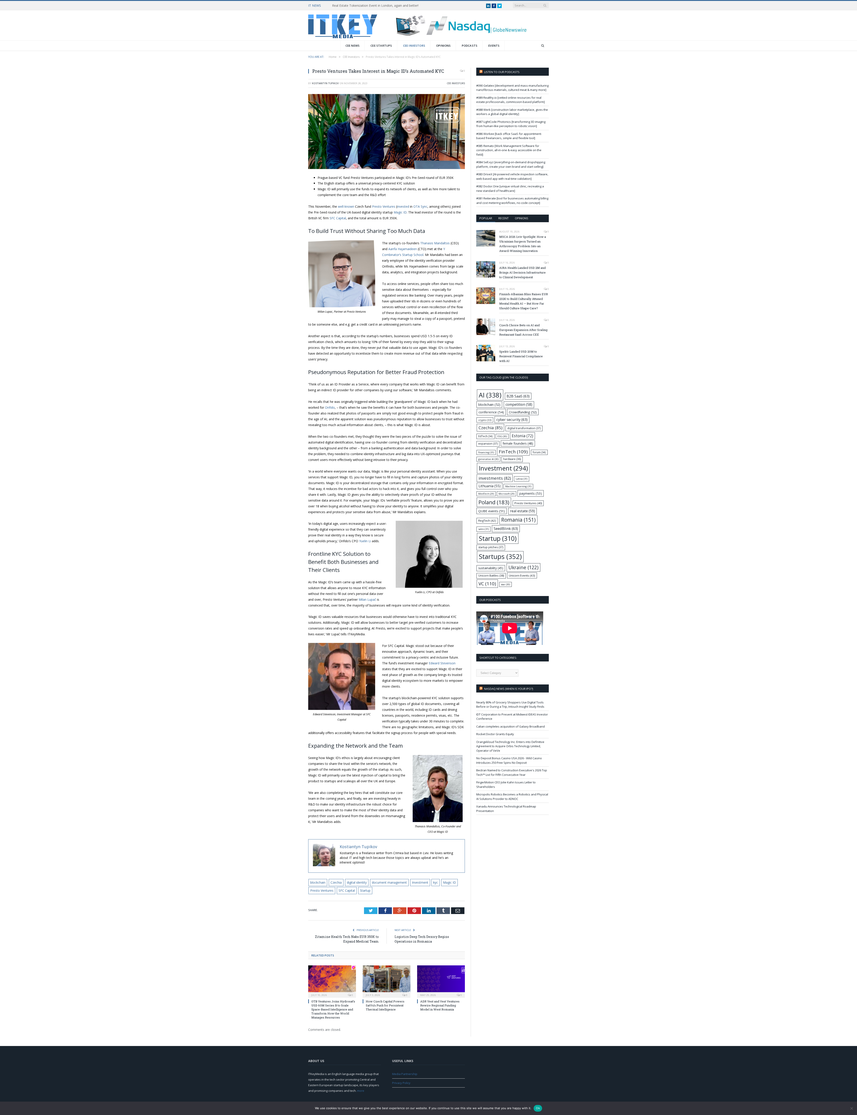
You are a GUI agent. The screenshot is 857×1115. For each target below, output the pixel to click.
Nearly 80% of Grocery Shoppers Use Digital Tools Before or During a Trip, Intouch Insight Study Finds (510, 704)
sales (483, 529)
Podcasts (470, 46)
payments (530, 493)
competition (518, 404)
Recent (503, 218)
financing (486, 452)
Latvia (521, 478)
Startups (500, 556)
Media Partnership (404, 1074)
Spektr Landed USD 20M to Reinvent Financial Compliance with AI (521, 356)
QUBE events (491, 511)
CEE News (352, 46)
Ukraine (523, 567)
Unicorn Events (522, 575)
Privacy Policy (401, 1083)
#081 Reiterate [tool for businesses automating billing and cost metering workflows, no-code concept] (512, 200)
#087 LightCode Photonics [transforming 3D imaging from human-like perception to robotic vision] (510, 124)
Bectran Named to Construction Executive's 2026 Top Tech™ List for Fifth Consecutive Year (511, 772)
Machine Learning (518, 486)
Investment (420, 882)
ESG (502, 436)
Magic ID (449, 882)
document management (389, 882)
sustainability (490, 568)
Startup (365, 890)
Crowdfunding (523, 412)
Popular (485, 218)
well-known (346, 206)
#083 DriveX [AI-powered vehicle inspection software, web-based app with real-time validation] (512, 176)
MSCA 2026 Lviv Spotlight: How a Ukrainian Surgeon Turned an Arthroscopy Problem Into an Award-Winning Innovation (522, 244)
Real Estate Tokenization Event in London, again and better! (375, 6)
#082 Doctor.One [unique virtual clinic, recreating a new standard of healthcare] (510, 188)
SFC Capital (347, 890)
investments (494, 478)
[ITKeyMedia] (342, 25)
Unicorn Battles (491, 575)
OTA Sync (420, 206)
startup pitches (490, 547)
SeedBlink (506, 528)
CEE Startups (381, 46)
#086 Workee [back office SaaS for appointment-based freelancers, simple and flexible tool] (509, 136)
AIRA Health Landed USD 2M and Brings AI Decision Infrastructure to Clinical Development (522, 272)
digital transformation (524, 428)
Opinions (443, 46)
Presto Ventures (321, 890)
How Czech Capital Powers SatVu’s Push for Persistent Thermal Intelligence (385, 1005)
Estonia (522, 435)
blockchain (317, 882)
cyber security (512, 419)
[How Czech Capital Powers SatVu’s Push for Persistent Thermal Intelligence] (386, 981)
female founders (518, 443)
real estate (522, 510)
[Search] (543, 46)
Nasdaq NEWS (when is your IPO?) (508, 689)
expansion (488, 444)
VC (487, 583)
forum (539, 452)
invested (403, 206)
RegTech (487, 521)
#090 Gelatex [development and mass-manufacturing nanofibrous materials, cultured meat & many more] (512, 88)
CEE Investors (414, 46)
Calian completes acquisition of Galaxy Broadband (510, 726)
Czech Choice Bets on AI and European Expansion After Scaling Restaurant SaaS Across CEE (523, 330)
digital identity (357, 882)
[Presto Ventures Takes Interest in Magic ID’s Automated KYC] (386, 132)
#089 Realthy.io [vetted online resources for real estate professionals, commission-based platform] (510, 100)
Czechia (336, 882)
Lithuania (489, 486)
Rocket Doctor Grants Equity (495, 734)
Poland (493, 502)
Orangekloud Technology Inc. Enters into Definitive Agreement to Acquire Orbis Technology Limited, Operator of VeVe (510, 746)
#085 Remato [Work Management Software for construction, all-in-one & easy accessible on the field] (508, 150)
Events (493, 46)
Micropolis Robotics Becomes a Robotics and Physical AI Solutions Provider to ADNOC (512, 796)
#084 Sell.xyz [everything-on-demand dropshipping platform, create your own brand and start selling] (510, 164)
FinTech (513, 451)
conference (491, 412)
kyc (435, 882)
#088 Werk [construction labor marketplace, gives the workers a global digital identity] (512, 112)
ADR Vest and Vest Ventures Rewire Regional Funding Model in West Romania (440, 1005)
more (360, 1091)
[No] (851, 1108)
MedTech (486, 493)
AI (490, 395)
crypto (484, 420)
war (505, 584)
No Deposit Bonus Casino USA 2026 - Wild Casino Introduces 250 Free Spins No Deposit (509, 760)
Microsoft (506, 493)
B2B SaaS (518, 396)
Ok (538, 1108)
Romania (518, 519)
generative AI (488, 459)
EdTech (485, 436)
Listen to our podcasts (502, 72)
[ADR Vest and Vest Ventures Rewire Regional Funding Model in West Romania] (441, 981)
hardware (512, 459)
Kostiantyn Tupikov (325, 83)
